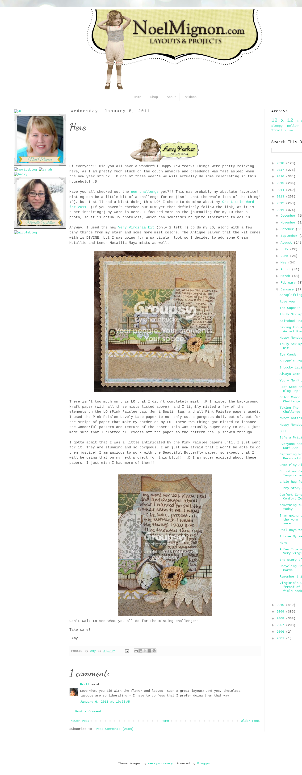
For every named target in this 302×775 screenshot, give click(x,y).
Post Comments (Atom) (115, 729)
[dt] (18, 111)
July (285, 249)
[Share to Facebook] (149, 650)
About (171, 97)
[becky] (20, 174)
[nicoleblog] (25, 232)
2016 (281, 176)
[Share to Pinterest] (154, 650)
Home (165, 721)
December (289, 216)
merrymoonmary (160, 763)
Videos (191, 97)
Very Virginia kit (136, 227)
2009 (281, 611)
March (286, 276)
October (288, 229)
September (290, 236)
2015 (281, 183)
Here (283, 543)
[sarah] (45, 169)
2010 (281, 605)
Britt (84, 684)
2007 (281, 625)
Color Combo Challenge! (291, 399)
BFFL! (284, 431)
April (286, 269)
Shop (154, 97)
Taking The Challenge (290, 410)
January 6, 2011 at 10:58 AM (105, 702)
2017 (281, 170)
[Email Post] (127, 651)
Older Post (250, 721)
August (287, 243)
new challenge (145, 192)
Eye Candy (288, 354)
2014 (281, 190)
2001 (281, 638)
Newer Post (80, 721)
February (289, 283)
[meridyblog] (25, 169)
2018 (281, 163)
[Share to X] (145, 650)
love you (287, 301)
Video (289, 130)
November (289, 222)
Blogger (203, 763)
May (284, 262)
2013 (281, 196)
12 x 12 (282, 120)
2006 (281, 632)
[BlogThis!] (140, 650)
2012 (281, 203)
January (288, 289)
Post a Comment (88, 711)
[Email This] (136, 650)
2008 (281, 618)
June (285, 256)
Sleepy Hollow (284, 126)
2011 (281, 210)
